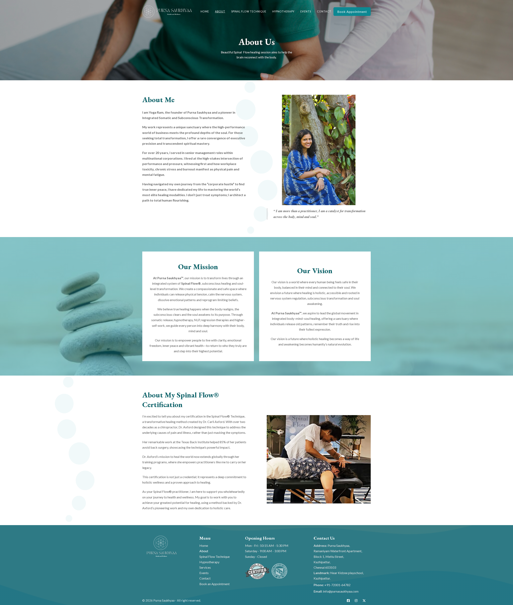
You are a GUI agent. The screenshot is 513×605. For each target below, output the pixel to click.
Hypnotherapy (283, 11)
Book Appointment (352, 11)
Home (205, 11)
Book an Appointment (214, 584)
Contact (324, 11)
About (220, 11)
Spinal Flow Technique (248, 11)
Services (205, 567)
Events (305, 11)
